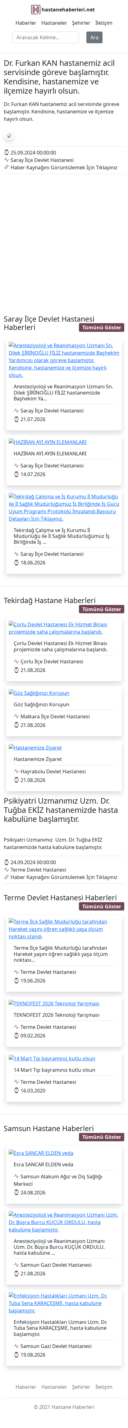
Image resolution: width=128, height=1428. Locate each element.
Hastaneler (54, 22)
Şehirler (81, 22)
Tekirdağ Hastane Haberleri (50, 600)
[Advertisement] (64, 240)
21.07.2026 (32, 419)
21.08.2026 (32, 670)
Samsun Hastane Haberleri (49, 1128)
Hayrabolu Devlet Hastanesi (52, 771)
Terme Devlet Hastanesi (37, 869)
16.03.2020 (32, 1090)
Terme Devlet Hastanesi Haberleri (60, 897)
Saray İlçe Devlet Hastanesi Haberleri (49, 323)
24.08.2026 (32, 1192)
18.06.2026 (32, 562)
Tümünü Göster (101, 327)
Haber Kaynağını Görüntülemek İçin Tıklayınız (63, 167)
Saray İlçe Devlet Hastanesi (41, 160)
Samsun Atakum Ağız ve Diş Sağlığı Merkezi (58, 1180)
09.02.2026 (32, 1035)
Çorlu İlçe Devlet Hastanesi (51, 661)
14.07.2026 (32, 474)
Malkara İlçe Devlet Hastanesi (54, 716)
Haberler (26, 22)
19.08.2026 (32, 1354)
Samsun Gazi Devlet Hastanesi (55, 1264)
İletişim (103, 22)
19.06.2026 (32, 980)
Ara (94, 37)
